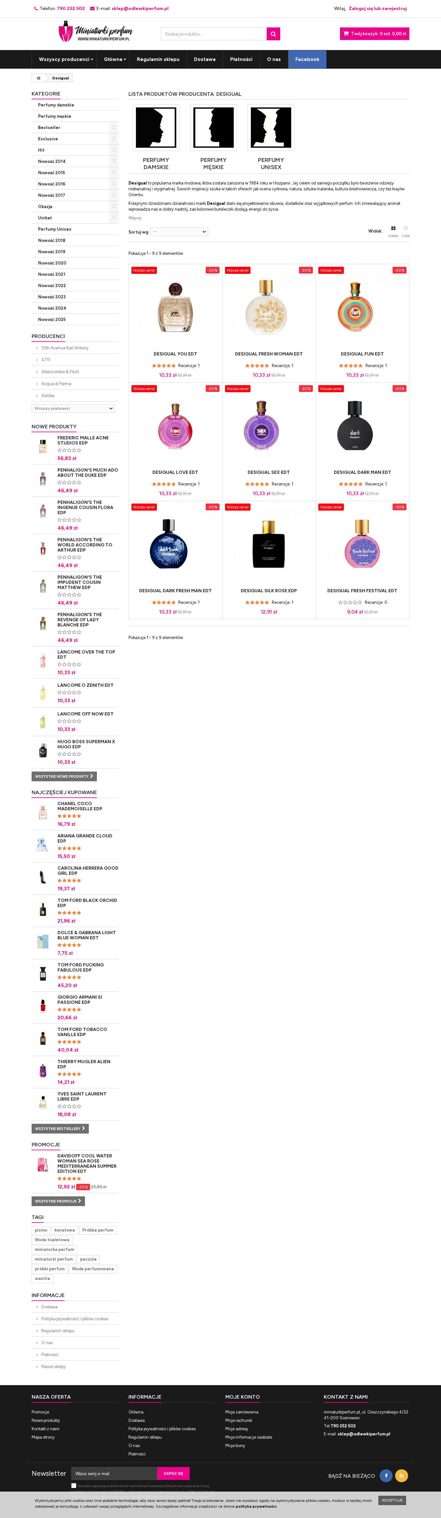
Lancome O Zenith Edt (85, 685)
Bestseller (49, 127)
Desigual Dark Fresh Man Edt (175, 591)
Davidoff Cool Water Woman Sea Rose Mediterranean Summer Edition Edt (87, 1163)
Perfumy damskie (56, 105)
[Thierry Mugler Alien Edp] (43, 1070)
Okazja (45, 206)
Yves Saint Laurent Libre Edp (82, 1096)
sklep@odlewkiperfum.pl (364, 1434)
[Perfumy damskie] (156, 127)
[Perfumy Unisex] (271, 127)
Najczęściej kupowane (64, 792)
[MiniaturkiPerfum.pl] (91, 30)
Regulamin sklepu (158, 59)
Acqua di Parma (55, 383)
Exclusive (48, 138)
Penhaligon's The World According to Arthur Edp (84, 545)
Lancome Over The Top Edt (86, 654)
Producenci (48, 336)
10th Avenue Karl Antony (64, 347)
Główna (113, 59)
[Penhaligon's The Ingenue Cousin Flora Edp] (43, 511)
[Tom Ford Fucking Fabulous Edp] (43, 974)
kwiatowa (65, 1230)
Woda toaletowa (52, 1239)
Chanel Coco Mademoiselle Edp (79, 806)
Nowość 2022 (52, 285)
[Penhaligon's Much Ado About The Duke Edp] (43, 479)
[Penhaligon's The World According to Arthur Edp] (43, 548)
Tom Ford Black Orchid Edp (87, 903)
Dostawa (205, 59)
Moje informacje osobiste (248, 1437)
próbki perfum (50, 1268)
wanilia (42, 1278)
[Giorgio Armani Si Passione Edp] (43, 1006)
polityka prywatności (256, 1506)
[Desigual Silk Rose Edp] (269, 544)
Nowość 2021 (51, 274)
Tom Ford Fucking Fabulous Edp (80, 967)
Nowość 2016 (51, 184)
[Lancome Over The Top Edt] (43, 661)
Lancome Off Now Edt (85, 714)
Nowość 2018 (51, 240)
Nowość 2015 (51, 172)
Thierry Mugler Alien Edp (83, 1064)
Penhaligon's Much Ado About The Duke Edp (87, 472)
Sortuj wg (138, 232)
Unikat (45, 217)
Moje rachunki (238, 1420)
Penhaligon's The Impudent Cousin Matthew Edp (79, 582)
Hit (41, 150)
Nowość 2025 (52, 319)
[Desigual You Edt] (175, 307)
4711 (45, 359)
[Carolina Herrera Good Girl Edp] (43, 877)
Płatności (241, 59)
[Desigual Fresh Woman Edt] (269, 307)
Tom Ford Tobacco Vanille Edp (82, 1032)
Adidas (47, 395)
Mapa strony (43, 1437)
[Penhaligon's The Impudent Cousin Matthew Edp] (43, 586)
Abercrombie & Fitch (59, 371)
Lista (405, 236)
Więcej (134, 217)
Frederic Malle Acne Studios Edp (83, 440)
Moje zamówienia (241, 1412)
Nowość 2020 (52, 263)
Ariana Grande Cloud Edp (84, 838)
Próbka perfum (97, 1230)
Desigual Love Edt (175, 472)
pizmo (41, 1230)
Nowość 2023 (52, 297)
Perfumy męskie (54, 116)
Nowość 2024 (52, 308)
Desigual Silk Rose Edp (269, 591)
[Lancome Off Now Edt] (43, 693)
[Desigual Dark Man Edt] (362, 425)
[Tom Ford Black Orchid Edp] (43, 909)
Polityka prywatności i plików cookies (74, 1318)
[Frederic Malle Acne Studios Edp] (43, 446)
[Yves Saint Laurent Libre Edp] (43, 1103)
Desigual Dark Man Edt (362, 472)
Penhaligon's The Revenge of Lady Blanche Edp (79, 620)
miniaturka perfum (54, 1249)
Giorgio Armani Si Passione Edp (79, 999)
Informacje (48, 1295)
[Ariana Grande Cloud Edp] (43, 845)
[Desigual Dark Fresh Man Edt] (175, 544)
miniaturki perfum (54, 1259)
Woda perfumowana (93, 1268)
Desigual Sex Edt (269, 472)
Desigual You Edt (175, 354)
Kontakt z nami (45, 1428)
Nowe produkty (54, 427)
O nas (274, 59)
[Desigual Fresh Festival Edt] (362, 544)
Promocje (46, 1145)
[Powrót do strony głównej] (38, 78)
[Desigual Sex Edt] (269, 425)
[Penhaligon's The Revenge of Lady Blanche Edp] (43, 623)
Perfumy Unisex (54, 229)
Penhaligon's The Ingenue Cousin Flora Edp (85, 507)
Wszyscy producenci (64, 59)
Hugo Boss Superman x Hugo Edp (86, 744)
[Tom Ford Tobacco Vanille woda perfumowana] (43, 1038)
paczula (88, 1259)
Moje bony (235, 1445)
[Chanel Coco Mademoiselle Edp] (43, 812)
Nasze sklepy (53, 1366)
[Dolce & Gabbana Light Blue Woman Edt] (43, 941)
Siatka (393, 236)
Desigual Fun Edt (362, 354)
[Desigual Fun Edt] (362, 307)
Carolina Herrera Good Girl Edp (87, 870)
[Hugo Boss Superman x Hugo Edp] (43, 750)
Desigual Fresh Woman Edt (269, 354)
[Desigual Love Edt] (175, 425)
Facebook (307, 59)
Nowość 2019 (51, 251)
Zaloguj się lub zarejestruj (378, 8)
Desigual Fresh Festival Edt (362, 591)
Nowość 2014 (52, 161)
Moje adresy (236, 1428)
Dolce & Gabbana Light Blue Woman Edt (86, 935)
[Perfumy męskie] (213, 127)
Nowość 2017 (51, 195)
